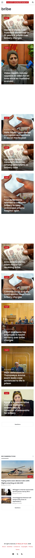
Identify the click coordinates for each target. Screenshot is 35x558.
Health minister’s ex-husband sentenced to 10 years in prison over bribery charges (16, 33)
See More (17, 508)
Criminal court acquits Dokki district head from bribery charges (17, 294)
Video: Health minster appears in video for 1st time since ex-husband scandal (17, 77)
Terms (17, 549)
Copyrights (24, 546)
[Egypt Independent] (17, 2)
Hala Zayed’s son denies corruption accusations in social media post (17, 135)
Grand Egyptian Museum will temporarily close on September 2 (22, 499)
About (4, 546)
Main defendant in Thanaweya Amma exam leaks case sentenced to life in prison (14, 378)
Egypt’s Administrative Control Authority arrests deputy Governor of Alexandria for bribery (16, 408)
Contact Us (17, 546)
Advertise (9, 546)
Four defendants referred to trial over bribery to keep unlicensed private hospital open (15, 205)
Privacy (31, 546)
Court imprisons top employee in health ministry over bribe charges (15, 336)
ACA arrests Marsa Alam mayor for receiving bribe (14, 264)
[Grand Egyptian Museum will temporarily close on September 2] (6, 500)
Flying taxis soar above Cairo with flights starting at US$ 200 (15, 482)
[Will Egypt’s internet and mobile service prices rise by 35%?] (6, 492)
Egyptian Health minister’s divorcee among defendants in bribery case (16, 163)
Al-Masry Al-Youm (21, 544)
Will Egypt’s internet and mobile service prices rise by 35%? (23, 490)
